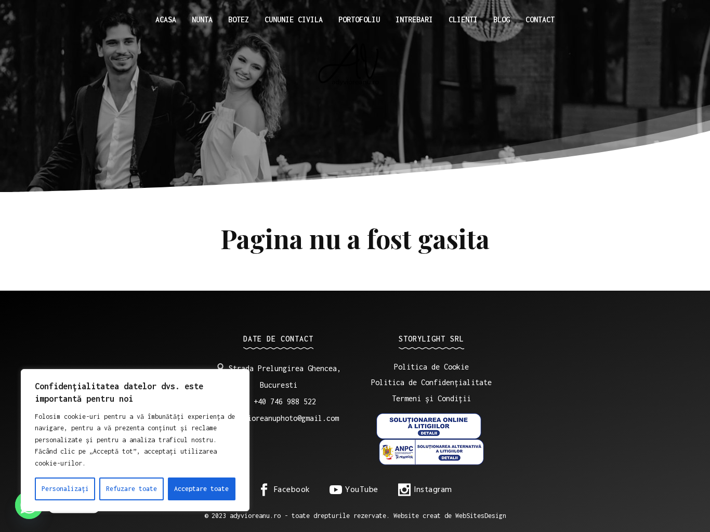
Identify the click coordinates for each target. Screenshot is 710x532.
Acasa (165, 19)
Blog (501, 19)
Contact (540, 19)
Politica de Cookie (431, 366)
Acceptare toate (201, 489)
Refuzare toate (131, 489)
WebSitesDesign (480, 516)
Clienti (463, 19)
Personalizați (65, 489)
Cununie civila (294, 19)
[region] (135, 440)
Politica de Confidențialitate (431, 382)
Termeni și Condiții (431, 398)
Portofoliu (359, 19)
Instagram (433, 490)
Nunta (202, 19)
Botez (238, 19)
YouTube (361, 490)
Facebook (292, 490)
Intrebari (414, 19)
